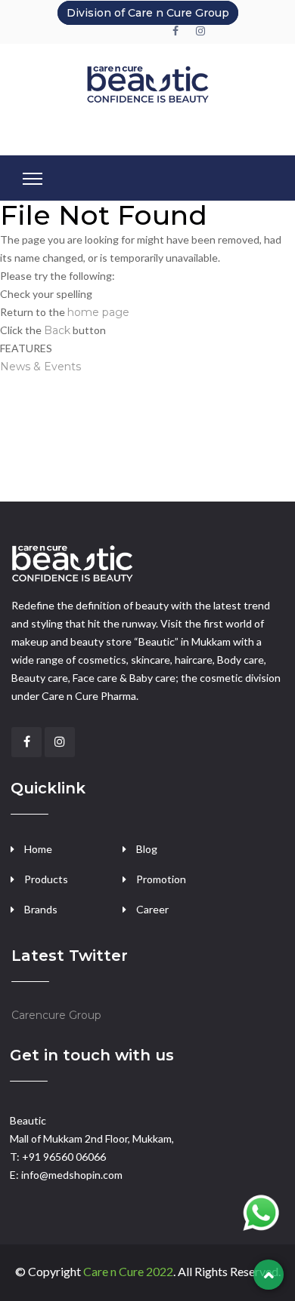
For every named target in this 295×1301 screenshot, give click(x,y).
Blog (146, 848)
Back (57, 330)
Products (46, 879)
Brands (40, 909)
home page (98, 312)
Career (152, 909)
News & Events (40, 366)
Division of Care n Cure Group (148, 13)
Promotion (161, 879)
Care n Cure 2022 (128, 1271)
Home (38, 848)
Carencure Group (56, 1015)
